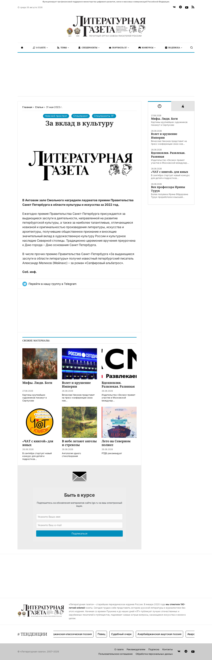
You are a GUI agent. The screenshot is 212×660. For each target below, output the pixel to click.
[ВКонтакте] (174, 7)
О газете (119, 649)
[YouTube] (186, 7)
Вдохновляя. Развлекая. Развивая (168, 154)
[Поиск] (191, 47)
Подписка (153, 649)
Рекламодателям (136, 649)
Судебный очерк (114, 634)
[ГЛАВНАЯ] (22, 47)
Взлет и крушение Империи (164, 135)
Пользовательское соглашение (115, 654)
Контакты (167, 649)
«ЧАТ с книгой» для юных (169, 172)
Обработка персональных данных (154, 654)
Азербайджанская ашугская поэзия (153, 634)
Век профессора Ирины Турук (168, 188)
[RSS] (192, 7)
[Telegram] (180, 7)
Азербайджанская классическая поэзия (60, 634)
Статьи (39, 107)
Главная (27, 107)
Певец (94, 634)
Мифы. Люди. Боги (164, 118)
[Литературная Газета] (106, 26)
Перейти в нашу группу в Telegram (53, 283)
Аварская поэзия (190, 634)
